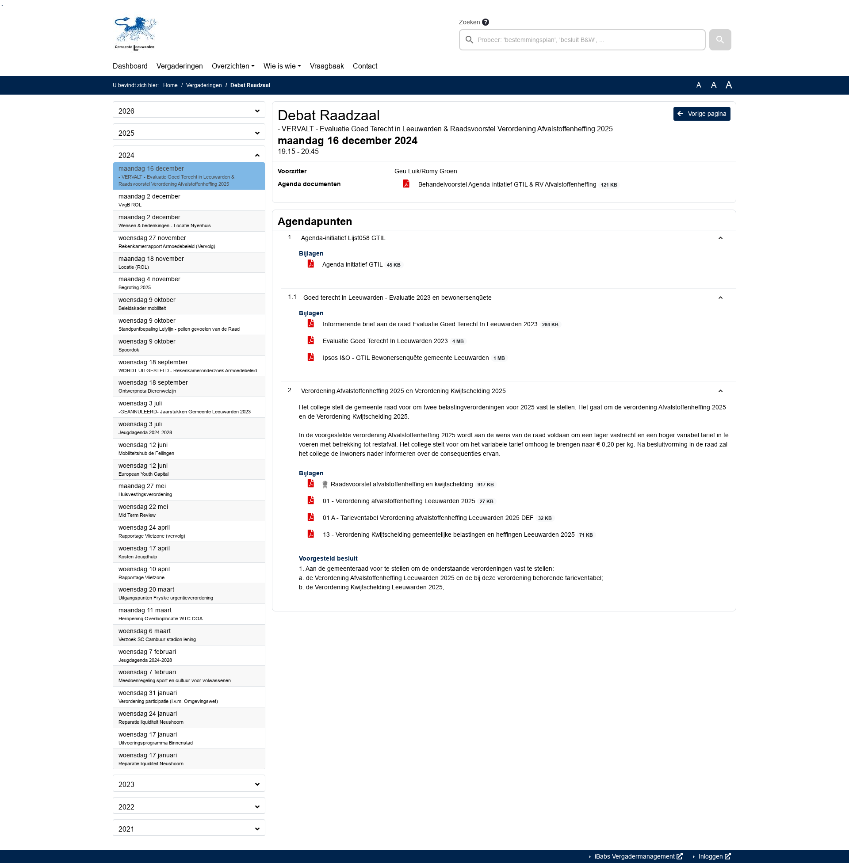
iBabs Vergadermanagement (635, 856)
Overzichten (230, 66)
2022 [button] (126, 807)
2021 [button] (126, 829)
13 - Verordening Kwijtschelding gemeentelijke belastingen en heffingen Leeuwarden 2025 (457, 534)
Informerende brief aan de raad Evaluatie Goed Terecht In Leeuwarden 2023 (439, 324)
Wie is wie (280, 66)
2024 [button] (126, 155)
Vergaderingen (180, 66)
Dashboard (130, 66)
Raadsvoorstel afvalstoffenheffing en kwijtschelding (411, 484)
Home (170, 85)
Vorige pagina (706, 113)
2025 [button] (126, 133)
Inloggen (711, 856)
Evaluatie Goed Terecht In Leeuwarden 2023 (392, 340)
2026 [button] (126, 111)
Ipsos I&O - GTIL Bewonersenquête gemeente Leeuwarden (413, 357)
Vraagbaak (327, 66)
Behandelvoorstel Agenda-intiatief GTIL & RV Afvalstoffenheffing (517, 184)
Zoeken (469, 22)
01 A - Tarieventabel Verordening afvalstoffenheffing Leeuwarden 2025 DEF (436, 517)
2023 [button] (126, 784)
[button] (720, 39)
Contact (365, 66)
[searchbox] (582, 39)
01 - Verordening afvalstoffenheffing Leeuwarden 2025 (407, 500)
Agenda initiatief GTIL (361, 264)
